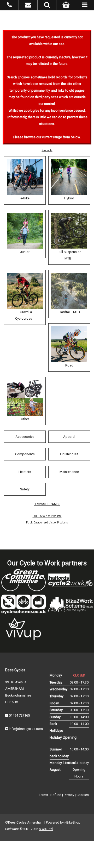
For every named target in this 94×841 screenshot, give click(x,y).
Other (25, 419)
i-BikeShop (72, 822)
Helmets (25, 472)
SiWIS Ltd (46, 829)
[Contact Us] (28, 6)
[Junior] (25, 231)
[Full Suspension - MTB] (69, 231)
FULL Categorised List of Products (47, 522)
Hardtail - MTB (69, 312)
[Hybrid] (69, 177)
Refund (55, 795)
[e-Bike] (25, 177)
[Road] (69, 344)
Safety (25, 489)
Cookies (83, 795)
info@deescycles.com (26, 729)
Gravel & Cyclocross (24, 315)
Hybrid (69, 198)
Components (25, 454)
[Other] (25, 398)
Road (69, 365)
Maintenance (69, 472)
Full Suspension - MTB (70, 255)
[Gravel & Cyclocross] (25, 291)
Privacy (69, 795)
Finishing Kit (69, 454)
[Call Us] (9, 6)
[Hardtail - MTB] (69, 291)
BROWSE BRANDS (47, 504)
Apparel (69, 437)
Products (47, 150)
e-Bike (25, 198)
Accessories (24, 437)
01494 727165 (19, 715)
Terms (43, 795)
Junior (25, 252)
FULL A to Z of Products (47, 516)
